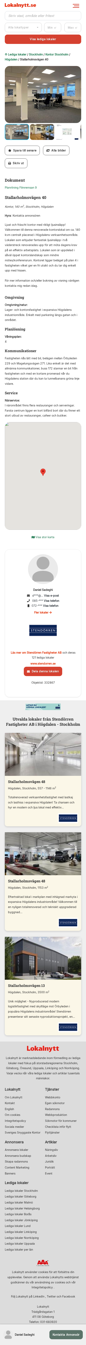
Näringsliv (51, 1149)
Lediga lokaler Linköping (21, 1232)
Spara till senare (23, 150)
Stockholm (36, 54)
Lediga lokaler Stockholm (21, 1190)
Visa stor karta (44, 537)
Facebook (68, 1296)
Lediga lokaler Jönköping (21, 1220)
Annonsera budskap (18, 1155)
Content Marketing (17, 1167)
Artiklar (51, 1142)
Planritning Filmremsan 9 (21, 187)
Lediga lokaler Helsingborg (22, 1208)
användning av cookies (50, 1282)
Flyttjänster (52, 1132)
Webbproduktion (56, 1114)
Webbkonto (52, 1097)
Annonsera (14, 1142)
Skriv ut (17, 163)
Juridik (49, 1161)
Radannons (52, 1109)
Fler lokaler (41, 612)
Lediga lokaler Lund (18, 1226)
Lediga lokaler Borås (18, 1214)
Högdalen (11, 59)
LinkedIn (38, 1296)
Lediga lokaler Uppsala (20, 1243)
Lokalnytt (12, 1089)
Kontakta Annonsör (66, 1334)
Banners (10, 1173)
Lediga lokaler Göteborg (20, 1196)
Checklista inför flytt (58, 1126)
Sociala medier (14, 1126)
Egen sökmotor (55, 1103)
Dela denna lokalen (44, 671)
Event (48, 1173)
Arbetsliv (51, 1155)
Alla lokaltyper (18, 27)
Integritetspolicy (15, 1120)
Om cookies (12, 1114)
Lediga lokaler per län (19, 1249)
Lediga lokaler (17, 54)
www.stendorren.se (43, 663)
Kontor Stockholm (56, 54)
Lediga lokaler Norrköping (22, 1237)
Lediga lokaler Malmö (19, 1202)
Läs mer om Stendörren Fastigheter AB (36, 652)
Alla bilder (58, 150)
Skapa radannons (16, 1161)
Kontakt (10, 1103)
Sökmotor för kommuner (61, 1120)
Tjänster (52, 1089)
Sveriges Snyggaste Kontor (22, 1132)
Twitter (51, 1296)
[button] (77, 69)
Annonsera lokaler (16, 1149)
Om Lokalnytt (13, 1097)
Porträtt (50, 1167)
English (9, 1109)
